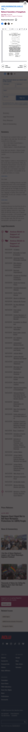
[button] (9, 24)
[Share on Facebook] (2, 24)
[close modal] (25, 3)
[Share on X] (5, 24)
